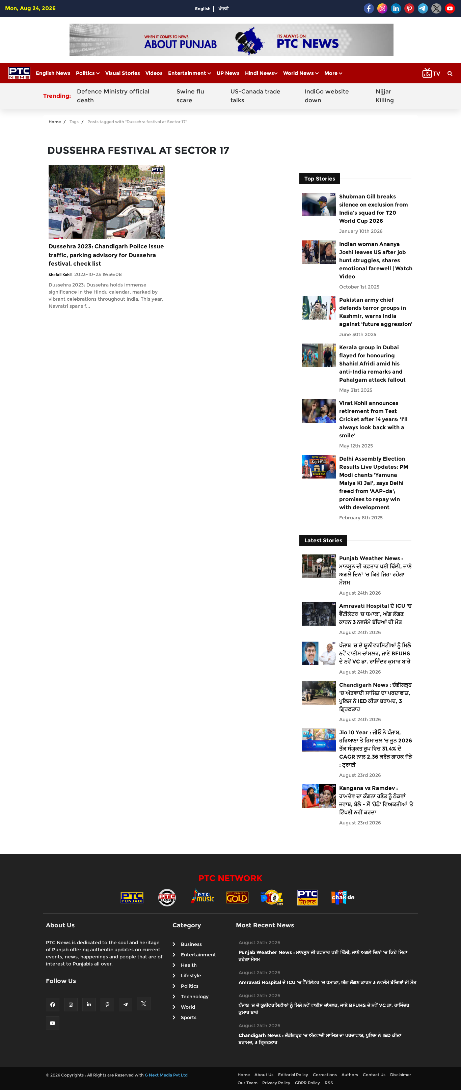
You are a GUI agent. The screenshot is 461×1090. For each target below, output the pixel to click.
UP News (228, 73)
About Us (263, 1074)
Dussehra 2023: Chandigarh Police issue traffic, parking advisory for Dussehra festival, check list (106, 255)
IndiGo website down (327, 96)
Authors (350, 1074)
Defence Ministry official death (113, 96)
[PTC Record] (167, 897)
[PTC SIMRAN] (307, 897)
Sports (188, 1017)
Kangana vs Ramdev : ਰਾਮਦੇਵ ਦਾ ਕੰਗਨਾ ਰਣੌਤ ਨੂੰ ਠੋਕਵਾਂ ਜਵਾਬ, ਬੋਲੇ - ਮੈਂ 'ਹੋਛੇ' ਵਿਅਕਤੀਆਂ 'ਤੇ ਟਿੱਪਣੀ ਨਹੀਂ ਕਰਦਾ (376, 800)
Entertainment (188, 73)
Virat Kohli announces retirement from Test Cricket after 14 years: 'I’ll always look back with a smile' (373, 419)
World (188, 1007)
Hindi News (259, 73)
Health (189, 965)
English (203, 8)
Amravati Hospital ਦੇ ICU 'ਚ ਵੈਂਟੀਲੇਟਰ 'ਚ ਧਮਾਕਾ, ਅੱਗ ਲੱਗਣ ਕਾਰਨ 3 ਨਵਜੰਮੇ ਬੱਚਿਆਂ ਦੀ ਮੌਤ (375, 614)
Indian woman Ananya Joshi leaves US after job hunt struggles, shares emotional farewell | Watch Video (375, 260)
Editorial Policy (293, 1074)
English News (53, 73)
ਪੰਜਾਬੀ (224, 8)
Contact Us (374, 1074)
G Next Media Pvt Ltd (166, 1075)
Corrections (325, 1074)
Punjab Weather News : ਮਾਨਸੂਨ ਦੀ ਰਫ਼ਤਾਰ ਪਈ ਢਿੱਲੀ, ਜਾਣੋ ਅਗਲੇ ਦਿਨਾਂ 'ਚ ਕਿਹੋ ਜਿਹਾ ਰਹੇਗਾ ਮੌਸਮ (375, 570)
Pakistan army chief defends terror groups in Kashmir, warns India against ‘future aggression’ (375, 312)
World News (299, 73)
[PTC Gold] (237, 897)
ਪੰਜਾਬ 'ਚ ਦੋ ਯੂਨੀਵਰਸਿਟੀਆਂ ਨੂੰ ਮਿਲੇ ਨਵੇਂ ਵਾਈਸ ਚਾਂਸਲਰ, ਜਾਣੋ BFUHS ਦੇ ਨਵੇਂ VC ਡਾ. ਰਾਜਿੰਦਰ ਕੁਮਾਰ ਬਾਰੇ (375, 653)
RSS (329, 1082)
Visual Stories (122, 73)
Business (191, 944)
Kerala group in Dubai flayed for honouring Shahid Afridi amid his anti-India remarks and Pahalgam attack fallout (372, 363)
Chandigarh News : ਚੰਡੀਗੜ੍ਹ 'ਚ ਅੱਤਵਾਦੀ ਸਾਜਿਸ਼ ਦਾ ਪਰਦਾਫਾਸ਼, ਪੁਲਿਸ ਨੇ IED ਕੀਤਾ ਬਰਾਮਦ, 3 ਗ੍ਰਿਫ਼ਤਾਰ (375, 697)
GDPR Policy (307, 1082)
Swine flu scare (190, 96)
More (331, 73)
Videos (154, 73)
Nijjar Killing (385, 96)
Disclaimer (400, 1074)
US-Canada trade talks (255, 96)
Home (55, 121)
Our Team (247, 1082)
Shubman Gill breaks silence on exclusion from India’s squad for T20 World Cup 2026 (373, 208)
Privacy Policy (276, 1082)
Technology (195, 996)
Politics (86, 73)
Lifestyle (191, 976)
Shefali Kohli (60, 274)
